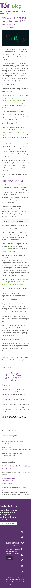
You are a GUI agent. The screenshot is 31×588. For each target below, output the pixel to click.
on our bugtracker (7, 282)
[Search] (7, 13)
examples (10, 251)
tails (4, 480)
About (2, 11)
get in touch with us (13, 412)
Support (8, 11)
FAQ (12, 409)
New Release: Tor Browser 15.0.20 (14, 488)
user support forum (21, 409)
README (4, 258)
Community (16, 11)
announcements (7, 367)
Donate (2, 13)
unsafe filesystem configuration (13, 100)
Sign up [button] (9, 558)
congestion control (17, 132)
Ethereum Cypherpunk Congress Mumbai (16, 449)
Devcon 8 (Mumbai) (8, 455)
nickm (4, 27)
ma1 (4, 490)
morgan (5, 468)
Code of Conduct (7, 394)
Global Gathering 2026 (10, 436)
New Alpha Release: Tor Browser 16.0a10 (16, 466)
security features (19, 165)
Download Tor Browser (8, 523)
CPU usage (7, 165)
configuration (6, 98)
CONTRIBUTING (7, 265)
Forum (23, 11)
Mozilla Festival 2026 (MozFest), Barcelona (13, 442)
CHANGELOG (10, 91)
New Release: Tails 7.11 (10, 478)
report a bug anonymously (17, 284)
